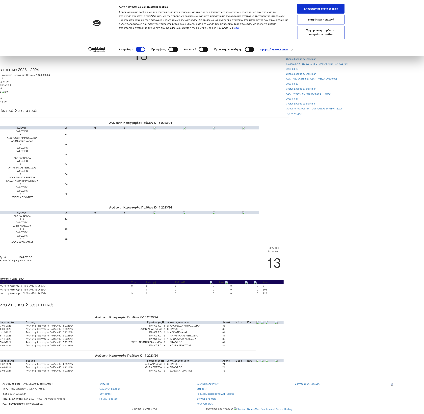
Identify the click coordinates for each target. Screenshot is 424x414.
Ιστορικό (104, 383)
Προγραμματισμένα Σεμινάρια (215, 393)
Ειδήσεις (202, 388)
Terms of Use (181, 408)
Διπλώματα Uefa (206, 398)
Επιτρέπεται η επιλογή (321, 19)
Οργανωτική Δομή (110, 388)
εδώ (237, 27)
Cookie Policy (197, 408)
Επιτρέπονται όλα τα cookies (321, 8)
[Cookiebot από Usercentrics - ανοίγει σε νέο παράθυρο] (96, 49)
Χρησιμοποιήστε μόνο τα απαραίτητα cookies (320, 32)
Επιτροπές (106, 393)
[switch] (173, 49)
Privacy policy (165, 408)
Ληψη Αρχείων (205, 403)
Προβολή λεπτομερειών (274, 49)
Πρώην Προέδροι (109, 398)
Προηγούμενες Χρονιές (307, 383)
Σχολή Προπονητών (207, 383)
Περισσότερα (294, 113)
